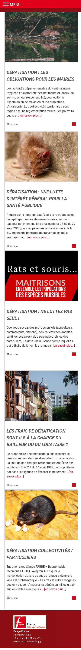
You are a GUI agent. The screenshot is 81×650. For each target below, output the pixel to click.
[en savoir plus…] (30, 115)
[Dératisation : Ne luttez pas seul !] (41, 300)
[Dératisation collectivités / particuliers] (41, 539)
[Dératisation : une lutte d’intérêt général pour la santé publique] (41, 180)
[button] (6, 4)
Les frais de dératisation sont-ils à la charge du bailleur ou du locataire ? (37, 437)
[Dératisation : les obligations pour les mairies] (41, 61)
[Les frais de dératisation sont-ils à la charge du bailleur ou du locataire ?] (41, 419)
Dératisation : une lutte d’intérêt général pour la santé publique (37, 198)
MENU (15, 4)
